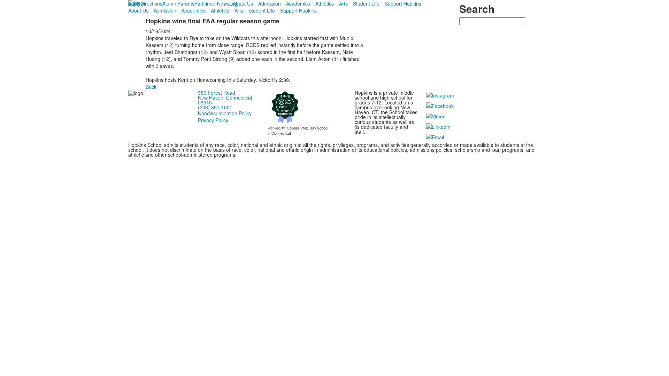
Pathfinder (205, 3)
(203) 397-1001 (215, 107)
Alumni (169, 3)
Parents (185, 3)
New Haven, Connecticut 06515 (225, 100)
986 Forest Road (216, 92)
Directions (151, 3)
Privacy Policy (213, 120)
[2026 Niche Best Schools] (285, 106)
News (223, 3)
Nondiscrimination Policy (225, 113)
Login (235, 3)
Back (151, 86)
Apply (134, 3)
